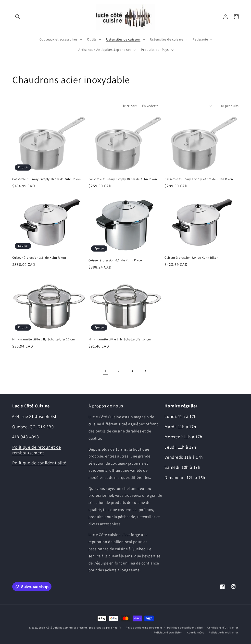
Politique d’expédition (168, 632)
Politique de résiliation (224, 632)
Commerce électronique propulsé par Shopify (92, 627)
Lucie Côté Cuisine (51, 627)
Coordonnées (195, 632)
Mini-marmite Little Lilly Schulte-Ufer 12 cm (43, 339)
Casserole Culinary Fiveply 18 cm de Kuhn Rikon (122, 179)
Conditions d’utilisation (223, 627)
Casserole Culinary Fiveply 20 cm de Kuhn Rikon (198, 179)
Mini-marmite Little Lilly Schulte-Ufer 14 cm (119, 339)
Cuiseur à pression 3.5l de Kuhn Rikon (39, 258)
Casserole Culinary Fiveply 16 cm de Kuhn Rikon (46, 179)
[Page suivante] (145, 371)
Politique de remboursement (144, 627)
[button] (17, 16)
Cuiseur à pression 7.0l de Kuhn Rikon (191, 258)
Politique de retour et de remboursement (36, 450)
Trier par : (130, 106)
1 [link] (106, 371)
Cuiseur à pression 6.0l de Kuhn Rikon (115, 260)
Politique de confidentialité (39, 463)
